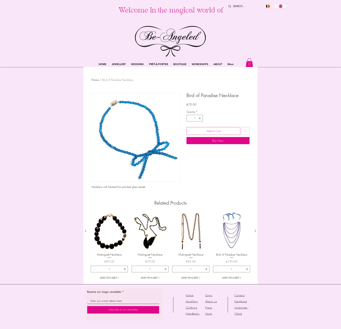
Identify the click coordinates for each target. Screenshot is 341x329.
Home (95, 80)
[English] (280, 6)
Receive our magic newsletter (104, 291)
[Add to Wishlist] (246, 131)
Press (208, 307)
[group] (170, 246)
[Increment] (200, 118)
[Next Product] (255, 231)
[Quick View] (109, 231)
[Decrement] (189, 118)
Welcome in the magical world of (171, 11)
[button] (118, 64)
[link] (249, 62)
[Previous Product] (85, 231)
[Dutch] (268, 6)
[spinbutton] (194, 118)
